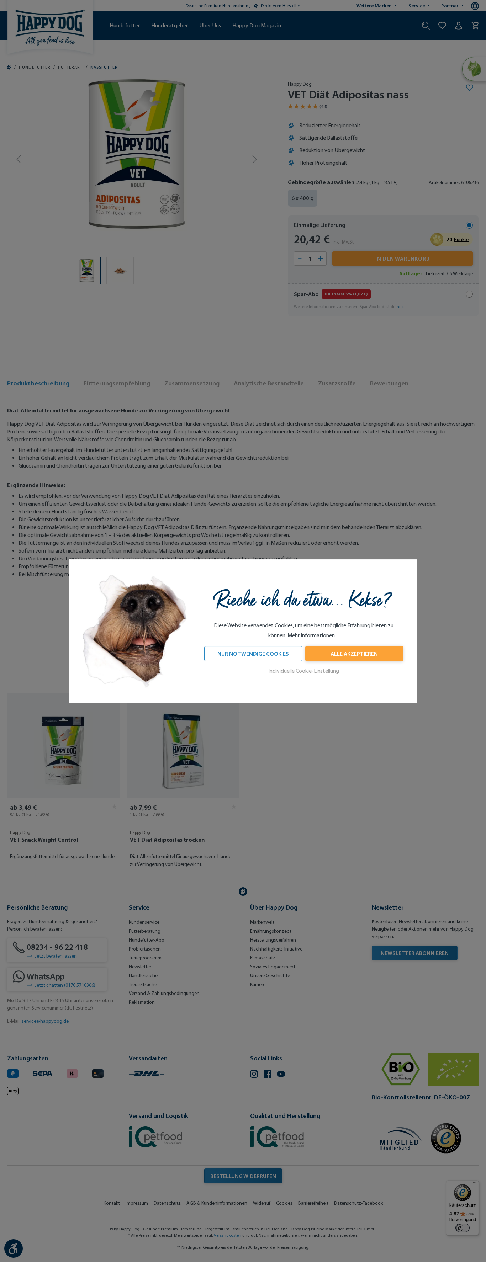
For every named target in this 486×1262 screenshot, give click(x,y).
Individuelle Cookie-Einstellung (303, 671)
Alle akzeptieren (354, 653)
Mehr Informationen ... (313, 635)
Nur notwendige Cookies (253, 653)
